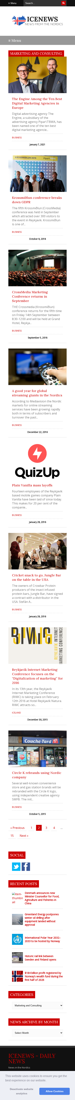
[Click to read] (37, 75)
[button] (47, 1080)
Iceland (16, 712)
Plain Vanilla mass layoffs (32, 485)
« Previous (17, 828)
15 (12, 836)
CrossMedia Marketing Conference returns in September (30, 296)
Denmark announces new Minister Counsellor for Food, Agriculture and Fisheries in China (42, 898)
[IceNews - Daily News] (37, 27)
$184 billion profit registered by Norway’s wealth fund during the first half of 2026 (44, 976)
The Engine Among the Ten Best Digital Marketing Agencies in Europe (37, 103)
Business (17, 137)
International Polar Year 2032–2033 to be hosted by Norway (43, 939)
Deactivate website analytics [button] (21, 1091)
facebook (26, 866)
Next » (24, 836)
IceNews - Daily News (32, 1058)
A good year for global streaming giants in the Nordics (37, 393)
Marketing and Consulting (36, 53)
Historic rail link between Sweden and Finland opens (40, 957)
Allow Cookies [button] (55, 1091)
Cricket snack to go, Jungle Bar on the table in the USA (36, 577)
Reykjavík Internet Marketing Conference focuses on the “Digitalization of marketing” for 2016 (37, 676)
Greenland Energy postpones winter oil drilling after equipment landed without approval (42, 919)
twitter (16, 866)
